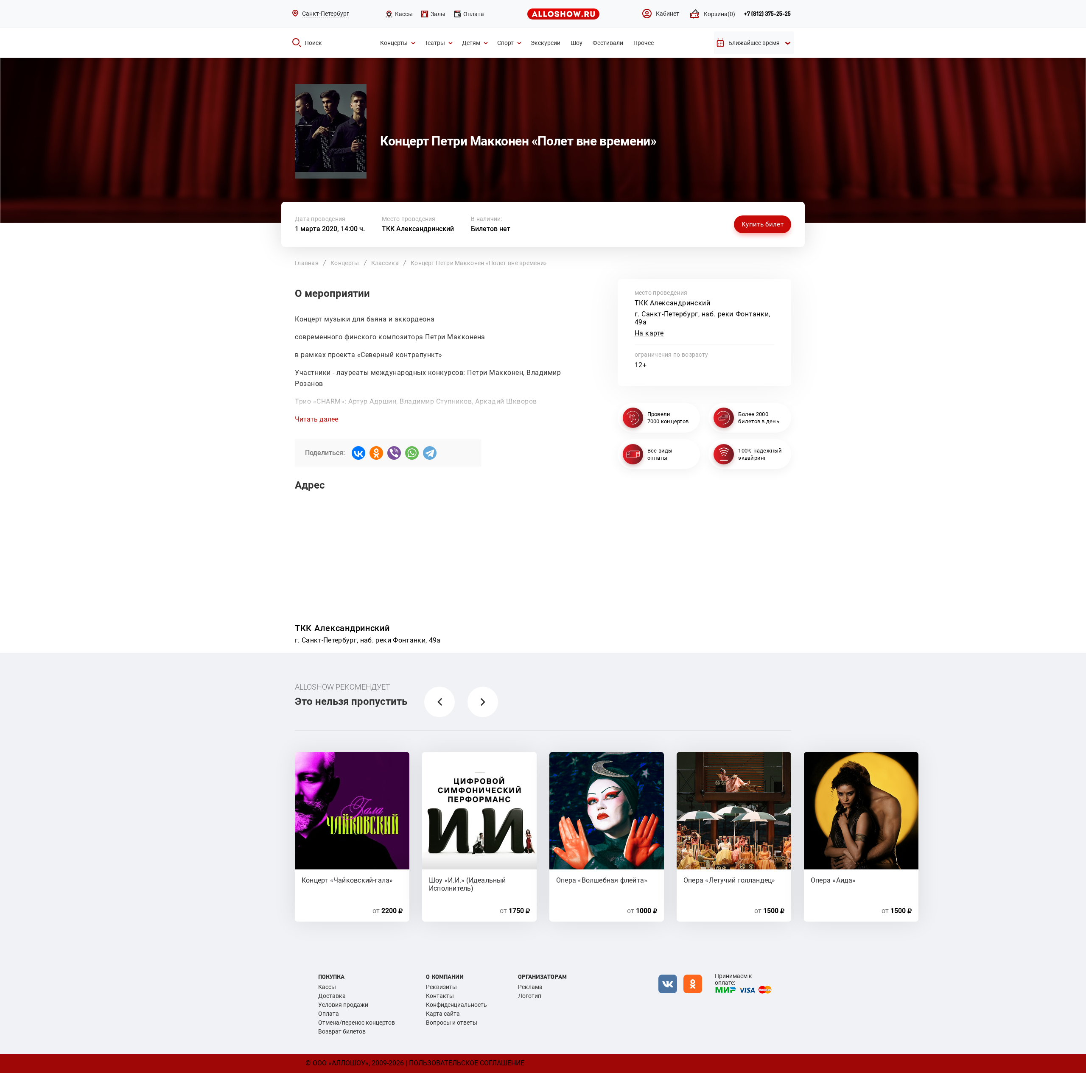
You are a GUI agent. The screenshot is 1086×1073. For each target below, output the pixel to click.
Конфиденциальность (456, 1004)
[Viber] (394, 453)
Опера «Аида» (833, 880)
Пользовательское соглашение (466, 1063)
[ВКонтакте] (358, 453)
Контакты (440, 995)
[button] (439, 702)
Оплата (328, 1013)
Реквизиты (441, 987)
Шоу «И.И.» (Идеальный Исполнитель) (467, 883)
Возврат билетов (342, 1031)
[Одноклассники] (376, 453)
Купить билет (763, 224)
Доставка (332, 995)
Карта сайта (443, 1013)
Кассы (327, 987)
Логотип (529, 995)
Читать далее (316, 419)
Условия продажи (343, 1004)
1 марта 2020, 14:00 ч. (330, 229)
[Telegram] (430, 453)
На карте (649, 333)
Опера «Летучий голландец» (729, 880)
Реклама (530, 987)
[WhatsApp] (412, 453)
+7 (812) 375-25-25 (767, 14)
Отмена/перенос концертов (356, 1022)
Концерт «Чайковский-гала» (347, 880)
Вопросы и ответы (451, 1022)
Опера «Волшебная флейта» (601, 880)
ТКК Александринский (418, 229)
